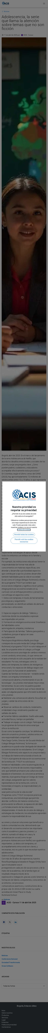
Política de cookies (23, 530)
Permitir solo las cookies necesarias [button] (24, 541)
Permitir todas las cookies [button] (24, 534)
